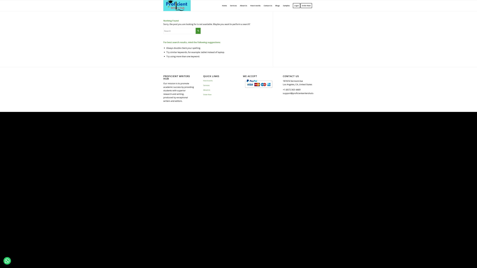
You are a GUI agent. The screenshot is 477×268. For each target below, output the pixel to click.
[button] (7, 261)
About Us (206, 90)
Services (206, 85)
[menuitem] (224, 5)
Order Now (207, 94)
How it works (208, 81)
